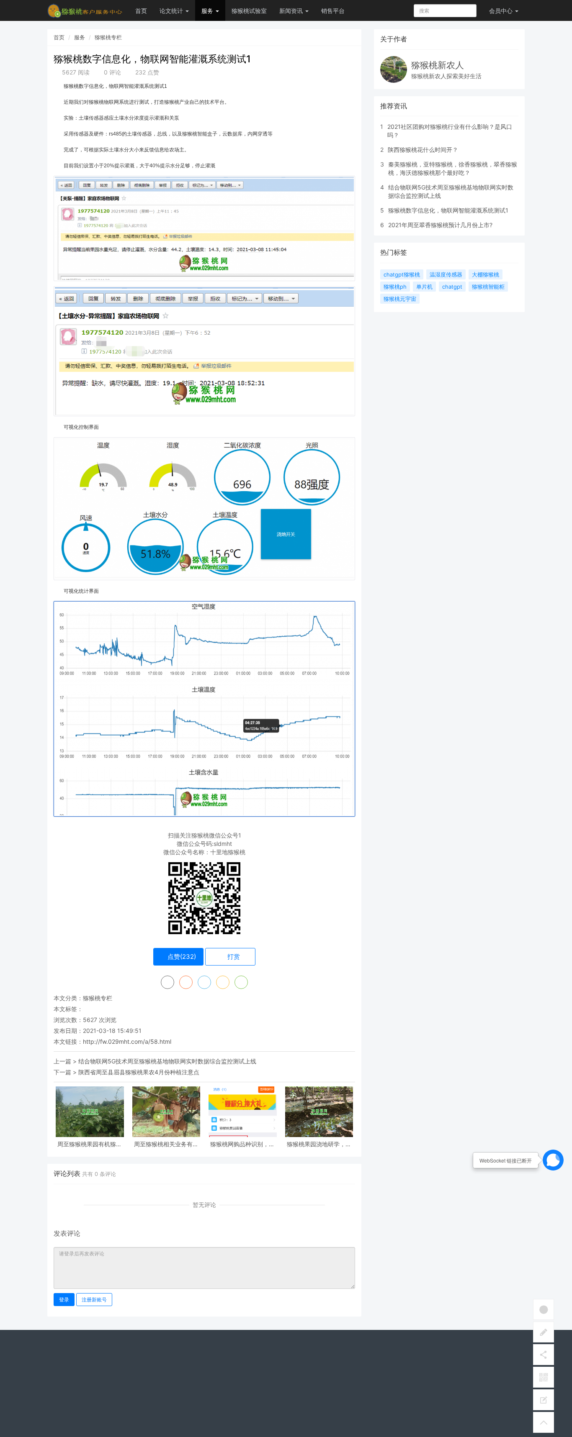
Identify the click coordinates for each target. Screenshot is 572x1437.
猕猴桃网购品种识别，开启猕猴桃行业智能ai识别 (242, 1144)
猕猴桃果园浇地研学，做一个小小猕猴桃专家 (319, 1144)
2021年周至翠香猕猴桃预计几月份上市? (440, 224)
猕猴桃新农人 (437, 65)
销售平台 (333, 10)
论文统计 (172, 10)
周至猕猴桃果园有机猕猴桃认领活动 (89, 1144)
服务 (208, 10)
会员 (501, 10)
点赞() (181, 957)
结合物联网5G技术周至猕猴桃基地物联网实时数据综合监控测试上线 (167, 1061)
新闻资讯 (291, 10)
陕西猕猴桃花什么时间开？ (423, 149)
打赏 (233, 957)
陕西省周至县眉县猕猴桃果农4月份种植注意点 (138, 1072)
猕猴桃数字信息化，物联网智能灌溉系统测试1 (448, 210)
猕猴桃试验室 (249, 10)
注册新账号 (94, 1299)
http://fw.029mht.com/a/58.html (127, 1041)
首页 (141, 10)
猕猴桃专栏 (108, 37)
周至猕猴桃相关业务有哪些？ (166, 1144)
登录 (64, 1299)
